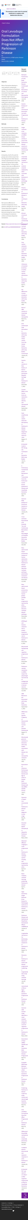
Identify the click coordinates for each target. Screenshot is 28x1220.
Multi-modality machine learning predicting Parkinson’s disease (24, 879)
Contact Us (4, 1203)
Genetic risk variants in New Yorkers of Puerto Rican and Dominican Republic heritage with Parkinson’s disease (24, 371)
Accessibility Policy (6, 1207)
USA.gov (18, 1207)
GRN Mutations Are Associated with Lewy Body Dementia (24, 699)
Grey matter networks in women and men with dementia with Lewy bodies (24, 250)
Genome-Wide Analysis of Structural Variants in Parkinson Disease (24, 504)
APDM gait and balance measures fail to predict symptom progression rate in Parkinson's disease (24, 630)
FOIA (13, 1207)
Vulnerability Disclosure (7, 1209)
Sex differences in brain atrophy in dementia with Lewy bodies (24, 295)
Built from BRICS (11, 9)
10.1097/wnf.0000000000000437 (12, 227)
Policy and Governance (7, 1205)
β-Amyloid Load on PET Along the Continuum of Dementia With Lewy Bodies (24, 451)
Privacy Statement (18, 1205)
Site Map (10, 1203)
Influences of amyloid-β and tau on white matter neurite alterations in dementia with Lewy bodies (24, 273)
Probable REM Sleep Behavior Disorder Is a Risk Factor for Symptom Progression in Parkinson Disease (24, 1072)
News (6, 23)
